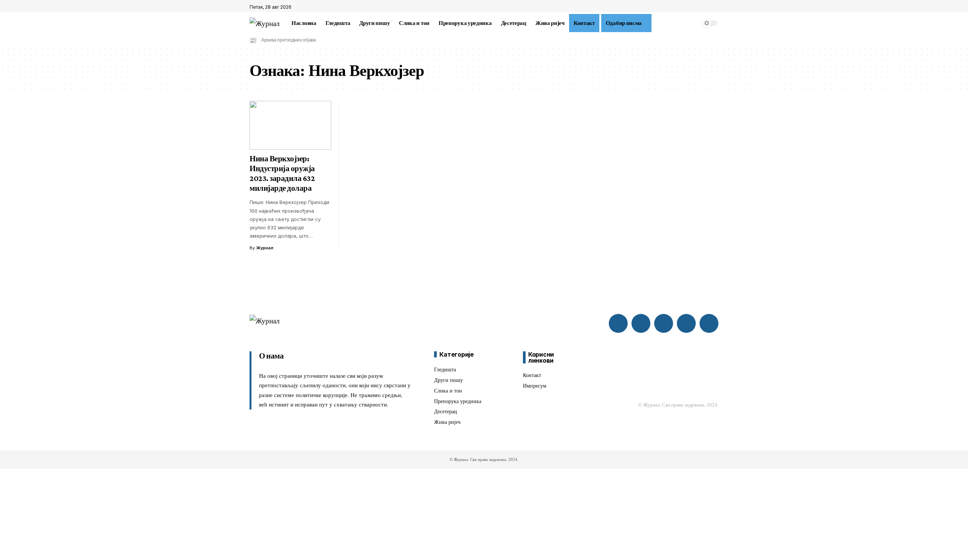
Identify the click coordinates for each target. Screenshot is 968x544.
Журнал (264, 247)
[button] (656, 23)
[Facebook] (697, 7)
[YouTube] (714, 7)
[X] (706, 7)
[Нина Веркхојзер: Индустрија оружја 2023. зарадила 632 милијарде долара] (290, 125)
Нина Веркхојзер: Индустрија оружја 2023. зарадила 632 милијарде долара (282, 173)
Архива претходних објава (288, 40)
